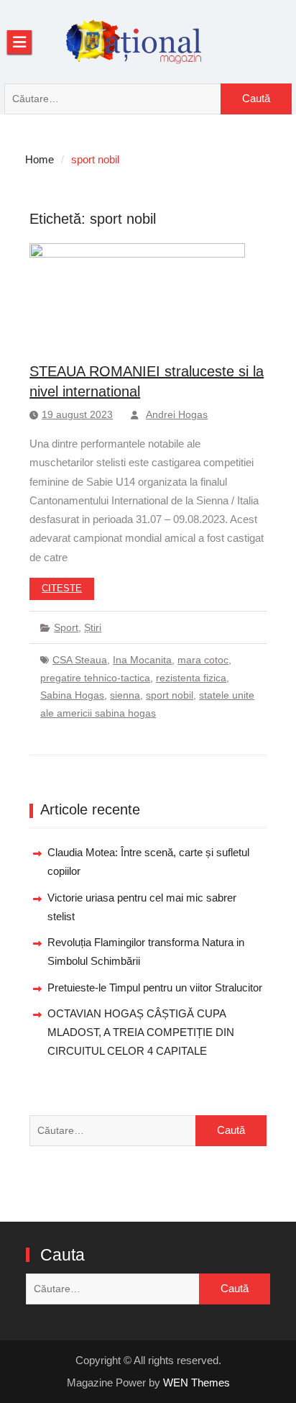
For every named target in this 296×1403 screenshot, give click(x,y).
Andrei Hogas (177, 414)
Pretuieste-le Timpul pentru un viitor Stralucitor (154, 987)
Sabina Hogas (72, 695)
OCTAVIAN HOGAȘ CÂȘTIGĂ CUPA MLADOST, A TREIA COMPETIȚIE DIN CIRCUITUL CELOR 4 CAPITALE (140, 1032)
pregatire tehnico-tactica (95, 678)
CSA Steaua (79, 660)
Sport (66, 627)
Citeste (62, 588)
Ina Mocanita (142, 660)
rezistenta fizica (191, 678)
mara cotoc (202, 660)
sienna (125, 695)
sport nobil (169, 695)
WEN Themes (196, 1382)
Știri (92, 627)
